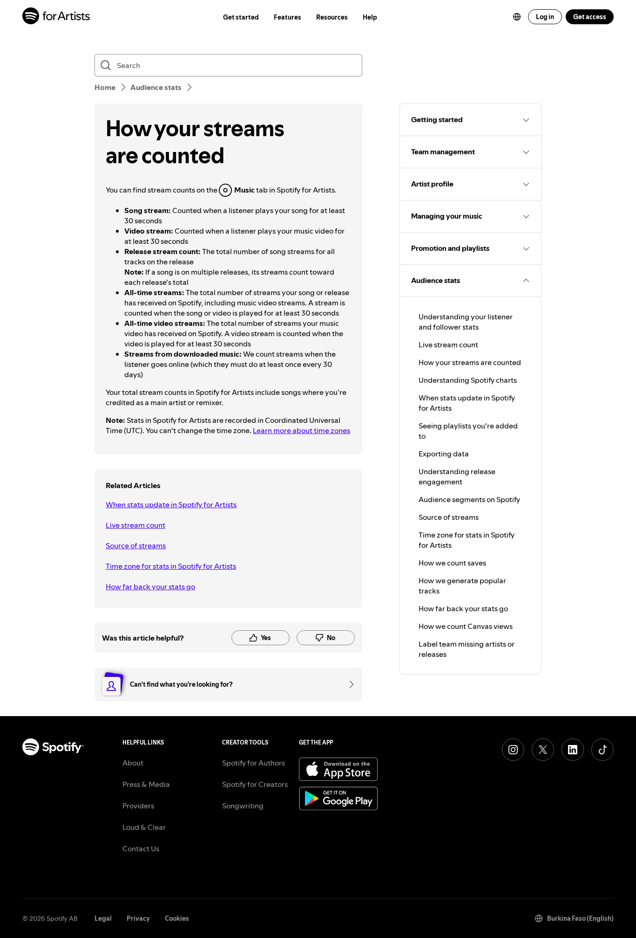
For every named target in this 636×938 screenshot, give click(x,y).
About (132, 763)
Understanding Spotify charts (468, 380)
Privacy (138, 918)
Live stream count (135, 525)
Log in (545, 16)
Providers (138, 805)
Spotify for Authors (253, 763)
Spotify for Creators (255, 784)
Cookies (177, 918)
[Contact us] (348, 684)
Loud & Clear (144, 827)
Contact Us (140, 848)
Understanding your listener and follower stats (466, 321)
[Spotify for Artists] (56, 17)
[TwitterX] (543, 749)
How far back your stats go (150, 586)
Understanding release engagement (457, 476)
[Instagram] (513, 749)
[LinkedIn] (573, 749)
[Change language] (516, 16)
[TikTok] (602, 749)
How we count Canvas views (466, 626)
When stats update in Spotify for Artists (171, 504)
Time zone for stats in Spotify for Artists (171, 566)
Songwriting (243, 805)
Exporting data (444, 453)
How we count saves (452, 563)
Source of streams (136, 545)
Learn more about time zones (301, 430)
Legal (103, 918)
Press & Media (146, 784)
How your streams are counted (470, 362)
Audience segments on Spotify (469, 499)
